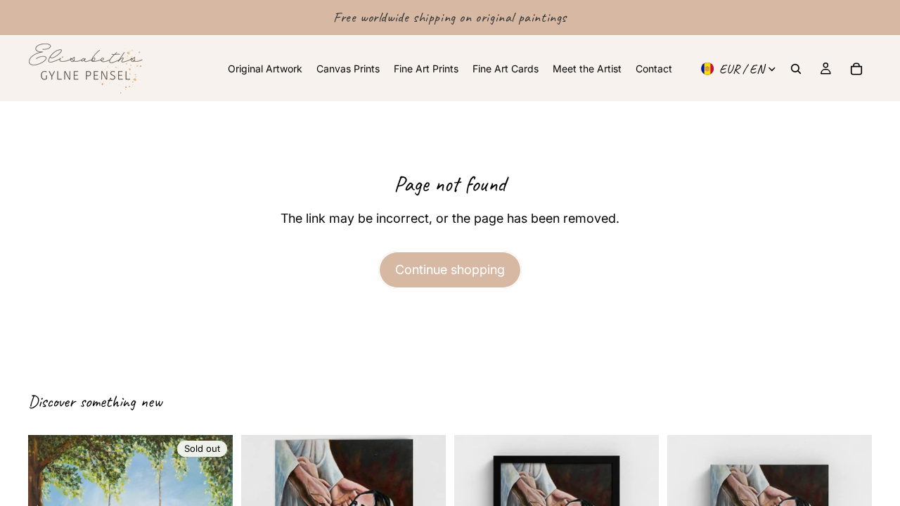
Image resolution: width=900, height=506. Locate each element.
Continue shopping (450, 269)
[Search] (795, 68)
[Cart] (856, 68)
